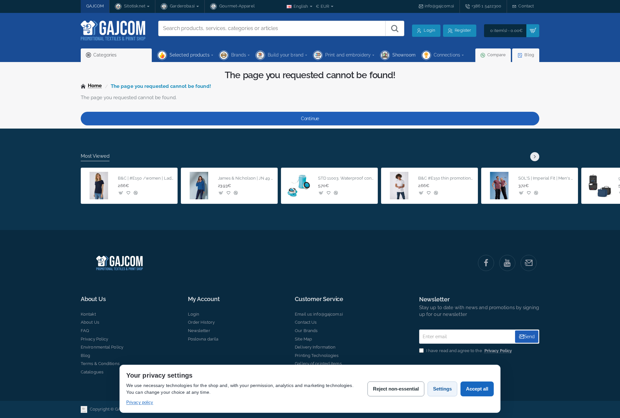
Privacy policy (139, 402)
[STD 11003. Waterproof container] (299, 185)
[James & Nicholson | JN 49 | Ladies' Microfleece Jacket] (198, 185)
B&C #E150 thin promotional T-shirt (446, 178)
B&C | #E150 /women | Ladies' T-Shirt (146, 178)
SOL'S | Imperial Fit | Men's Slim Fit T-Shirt (546, 178)
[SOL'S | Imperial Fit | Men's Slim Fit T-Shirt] (499, 185)
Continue (310, 118)
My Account (204, 299)
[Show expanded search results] (394, 28)
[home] (91, 85)
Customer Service (319, 299)
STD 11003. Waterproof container (346, 178)
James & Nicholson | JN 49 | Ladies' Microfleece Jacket (246, 178)
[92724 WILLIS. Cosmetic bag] (599, 185)
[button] (121, 193)
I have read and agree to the (468, 350)
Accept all (477, 389)
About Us (93, 299)
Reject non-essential (396, 389)
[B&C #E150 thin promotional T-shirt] (399, 185)
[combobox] (272, 28)
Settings (442, 389)
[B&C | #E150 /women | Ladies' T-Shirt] (98, 185)
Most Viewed (95, 156)
